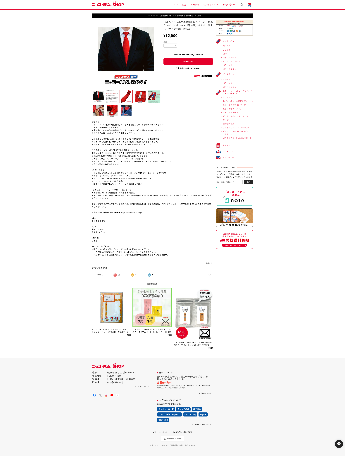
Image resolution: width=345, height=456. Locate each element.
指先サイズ (227, 65)
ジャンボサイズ (229, 57)
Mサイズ (226, 50)
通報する (209, 263)
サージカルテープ (230, 113)
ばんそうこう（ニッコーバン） (236, 128)
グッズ (226, 120)
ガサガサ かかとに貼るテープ (235, 116)
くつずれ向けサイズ (231, 61)
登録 (248, 182)
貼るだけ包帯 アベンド (233, 109)
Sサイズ (226, 46)
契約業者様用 (228, 124)
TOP (176, 4)
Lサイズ (226, 54)
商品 (184, 4)
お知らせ (195, 4)
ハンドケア (227, 97)
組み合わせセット (230, 69)
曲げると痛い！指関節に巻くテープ (238, 101)
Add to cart (188, 61)
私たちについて (211, 4)
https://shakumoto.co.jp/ (132, 212)
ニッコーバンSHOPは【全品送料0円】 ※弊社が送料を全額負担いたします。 (172, 16)
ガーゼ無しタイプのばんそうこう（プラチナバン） (239, 132)
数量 (165, 42)
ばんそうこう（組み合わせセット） (238, 138)
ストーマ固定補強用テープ (234, 105)
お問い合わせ (229, 4)
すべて (100, 275)
